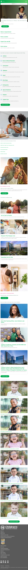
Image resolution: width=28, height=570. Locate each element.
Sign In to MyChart (4, 556)
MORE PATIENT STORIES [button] (14, 521)
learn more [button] (4, 193)
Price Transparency (4, 557)
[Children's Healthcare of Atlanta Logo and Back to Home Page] (1, 1)
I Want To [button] (13, 3)
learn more (5, 26)
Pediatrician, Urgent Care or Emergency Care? (7, 145)
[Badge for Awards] (3, 541)
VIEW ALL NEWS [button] (5, 376)
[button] (26, 1)
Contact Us (2, 532)
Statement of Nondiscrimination (6, 537)
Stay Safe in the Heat (4, 153)
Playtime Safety (3, 151)
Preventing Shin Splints (4, 149)
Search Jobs (3, 533)
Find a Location (3, 553)
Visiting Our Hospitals (4, 548)
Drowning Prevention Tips (4, 147)
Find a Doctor (3, 552)
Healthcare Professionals (5, 549)
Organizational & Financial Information (7, 536)
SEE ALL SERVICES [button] (5, 104)
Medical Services (3, 545)
